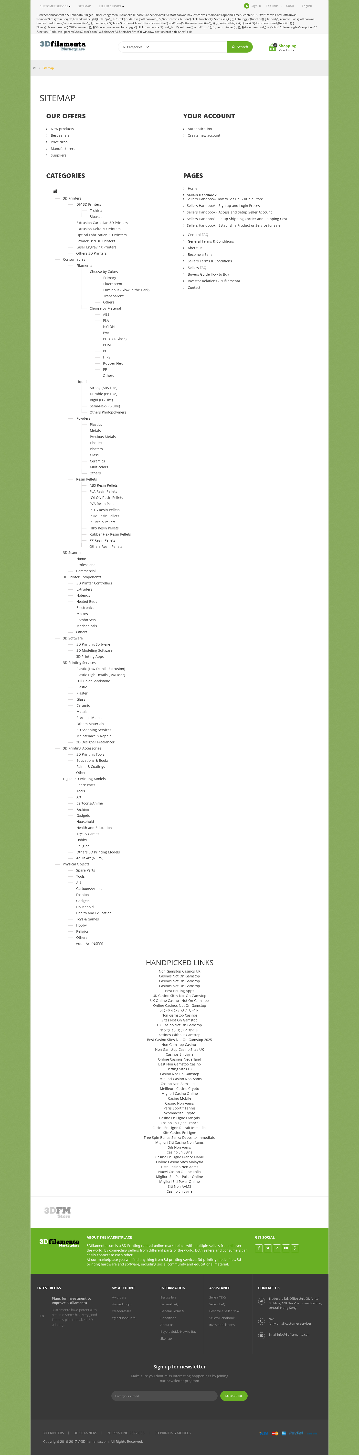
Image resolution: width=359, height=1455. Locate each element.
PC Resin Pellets (103, 522)
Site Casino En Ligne (179, 1132)
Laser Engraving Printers (96, 247)
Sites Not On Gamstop (179, 1020)
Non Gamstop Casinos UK (180, 971)
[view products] (63, 1212)
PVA (106, 332)
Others (108, 302)
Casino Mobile (179, 1098)
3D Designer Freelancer (95, 742)
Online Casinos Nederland (179, 1059)
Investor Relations (222, 1324)
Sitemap (166, 1338)
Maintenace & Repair (93, 736)
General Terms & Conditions (210, 241)
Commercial (86, 571)
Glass (94, 455)
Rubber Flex (113, 363)
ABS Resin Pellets (104, 485)
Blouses (96, 216)
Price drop (59, 142)
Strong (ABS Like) (103, 387)
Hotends (83, 595)
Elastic (81, 687)
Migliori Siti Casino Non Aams (179, 1142)
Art (78, 797)
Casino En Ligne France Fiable (179, 1157)
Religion (83, 846)
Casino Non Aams (179, 1103)
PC (105, 351)
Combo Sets (86, 619)
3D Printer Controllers (94, 583)
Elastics (96, 442)
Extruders (84, 589)
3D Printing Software (93, 644)
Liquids (82, 381)
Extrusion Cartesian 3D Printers (102, 222)
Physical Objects (76, 864)
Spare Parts (85, 785)
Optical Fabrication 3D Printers (101, 235)
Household (85, 821)
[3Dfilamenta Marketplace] (63, 46)
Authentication (199, 128)
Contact (193, 287)
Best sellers (60, 135)
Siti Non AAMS (179, 1186)
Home (81, 558)
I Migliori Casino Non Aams (180, 1078)
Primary (109, 277)
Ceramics (97, 461)
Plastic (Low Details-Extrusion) (100, 668)
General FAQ (197, 234)
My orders (119, 1297)
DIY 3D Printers (88, 204)
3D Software (73, 638)
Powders (83, 418)
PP (105, 369)
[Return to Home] (34, 68)
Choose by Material (105, 308)
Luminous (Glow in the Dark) (126, 290)
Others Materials (90, 723)
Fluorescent (112, 283)
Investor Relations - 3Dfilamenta (213, 281)
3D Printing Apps (90, 656)
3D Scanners (73, 552)
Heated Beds (86, 601)
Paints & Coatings (90, 766)
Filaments (84, 265)
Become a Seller (200, 254)
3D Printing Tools (90, 754)
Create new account (203, 135)
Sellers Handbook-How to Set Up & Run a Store (225, 199)
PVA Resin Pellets (103, 503)
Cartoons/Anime (89, 803)
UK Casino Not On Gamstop (179, 1025)
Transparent (113, 296)
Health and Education (94, 827)
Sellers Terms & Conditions (209, 261)
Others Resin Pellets (105, 546)
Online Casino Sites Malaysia (179, 1162)
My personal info (124, 1318)
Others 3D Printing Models (98, 852)
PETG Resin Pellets (105, 509)
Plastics (96, 424)
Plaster (82, 693)
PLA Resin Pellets (103, 491)
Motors (82, 613)
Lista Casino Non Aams (179, 1166)
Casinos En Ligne (179, 1054)
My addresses (121, 1311)
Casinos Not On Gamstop (179, 976)
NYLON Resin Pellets (106, 497)
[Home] (55, 191)
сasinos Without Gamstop (180, 1034)
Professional (86, 564)
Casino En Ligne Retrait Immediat (179, 1127)
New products (62, 128)
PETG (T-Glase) (115, 338)
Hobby (81, 840)
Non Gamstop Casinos (179, 1015)
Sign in (256, 6)
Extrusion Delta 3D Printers (98, 228)
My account (123, 1288)
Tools (80, 791)
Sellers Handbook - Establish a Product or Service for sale (233, 225)
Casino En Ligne (179, 1152)
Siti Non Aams (179, 1147)
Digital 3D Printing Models (84, 778)
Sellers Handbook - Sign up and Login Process (224, 205)
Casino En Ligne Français (179, 1118)
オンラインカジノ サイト (179, 1010)
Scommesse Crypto (179, 1113)
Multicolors (99, 467)
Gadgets (83, 815)
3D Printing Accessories (82, 748)
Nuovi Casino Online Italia (179, 1171)
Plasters (96, 449)
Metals (95, 430)
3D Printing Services (79, 662)
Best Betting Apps (179, 990)
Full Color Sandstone (93, 681)
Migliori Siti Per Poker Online (179, 1176)
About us (194, 248)
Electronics (85, 607)
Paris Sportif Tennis (180, 1108)
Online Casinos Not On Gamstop (179, 1005)
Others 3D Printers (91, 253)
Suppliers (58, 155)
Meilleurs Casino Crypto (179, 1088)
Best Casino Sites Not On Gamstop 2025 (179, 1039)
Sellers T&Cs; (218, 1297)
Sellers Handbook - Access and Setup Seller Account (229, 212)
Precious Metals (103, 436)
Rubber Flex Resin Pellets (110, 534)
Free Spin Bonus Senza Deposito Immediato (179, 1137)
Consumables (74, 259)
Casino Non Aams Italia (180, 1083)
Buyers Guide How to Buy (208, 274)
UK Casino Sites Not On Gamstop (179, 995)
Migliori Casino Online (179, 1093)
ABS (106, 314)
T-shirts (96, 210)
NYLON (109, 326)
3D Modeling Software (94, 650)
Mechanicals (86, 626)
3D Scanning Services (93, 730)
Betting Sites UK (180, 1069)
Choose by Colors (104, 271)
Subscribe (234, 1396)
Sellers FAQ (196, 267)
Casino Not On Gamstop (179, 1074)
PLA (106, 320)
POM (107, 345)
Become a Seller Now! (224, 1311)
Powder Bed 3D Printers (95, 241)
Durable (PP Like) (103, 394)
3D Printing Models (173, 1433)
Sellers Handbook (202, 195)
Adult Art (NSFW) (89, 858)
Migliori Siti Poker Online (179, 1181)
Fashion (82, 809)
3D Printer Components (82, 577)
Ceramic (83, 705)
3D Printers (72, 198)
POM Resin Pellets (104, 516)
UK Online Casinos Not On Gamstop (179, 1000)
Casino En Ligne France (180, 1122)
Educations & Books (92, 760)
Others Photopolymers (108, 412)
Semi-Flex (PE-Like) (105, 406)
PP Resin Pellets (102, 540)
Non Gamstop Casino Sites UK (179, 1049)
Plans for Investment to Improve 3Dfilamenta (63, 1300)
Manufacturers (62, 148)
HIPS (106, 357)
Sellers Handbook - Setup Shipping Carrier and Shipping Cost (237, 218)
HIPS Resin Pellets (104, 528)
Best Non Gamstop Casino (179, 1064)
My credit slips (122, 1304)
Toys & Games (87, 833)
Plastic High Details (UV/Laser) (100, 674)
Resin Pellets (86, 479)
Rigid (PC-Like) (101, 400)
